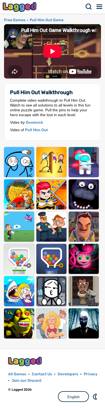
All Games (17, 374)
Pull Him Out (36, 130)
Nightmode (95, 396)
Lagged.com (25, 361)
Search (88, 6)
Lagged (20, 7)
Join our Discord (26, 380)
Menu (99, 6)
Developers (68, 374)
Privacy (90, 374)
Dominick (34, 122)
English (73, 397)
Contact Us (42, 374)
